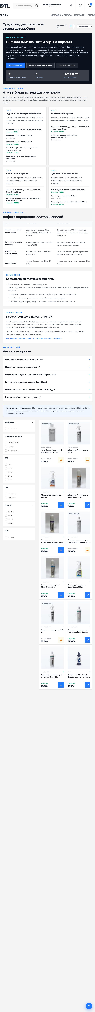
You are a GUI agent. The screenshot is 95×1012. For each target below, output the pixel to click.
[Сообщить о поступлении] (61, 460)
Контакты (79, 15)
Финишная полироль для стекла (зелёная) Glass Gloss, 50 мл (23, 191)
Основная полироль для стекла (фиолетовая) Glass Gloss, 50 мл (70, 128)
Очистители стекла (67, 65)
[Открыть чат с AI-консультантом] (89, 1006)
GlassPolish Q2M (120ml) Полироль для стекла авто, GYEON (22, 149)
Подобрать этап (15, 65)
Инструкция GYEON (14, 338)
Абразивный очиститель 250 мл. (19, 136)
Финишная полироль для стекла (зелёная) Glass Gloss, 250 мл (23, 199)
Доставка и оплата (61, 15)
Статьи (91, 15)
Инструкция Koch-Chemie (33, 338)
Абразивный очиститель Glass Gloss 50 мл (23, 129)
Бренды (4, 15)
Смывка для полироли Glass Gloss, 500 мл (68, 202)
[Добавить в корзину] (61, 505)
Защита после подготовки (40, 65)
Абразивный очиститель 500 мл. (19, 142)
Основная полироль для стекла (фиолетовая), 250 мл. (64, 136)
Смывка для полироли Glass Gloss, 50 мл (68, 190)
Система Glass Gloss (53, 338)
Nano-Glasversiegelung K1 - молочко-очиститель (21, 157)
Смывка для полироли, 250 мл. (64, 196)
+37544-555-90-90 (52, 4)
